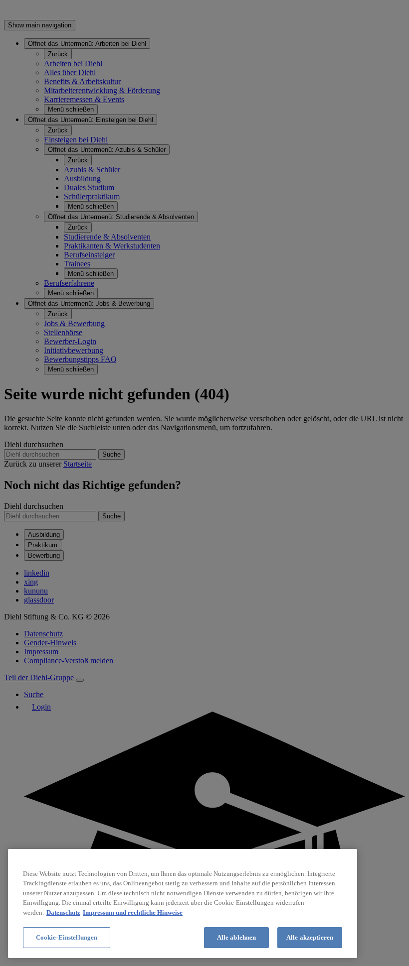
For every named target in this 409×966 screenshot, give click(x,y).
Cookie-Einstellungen (67, 937)
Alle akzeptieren (309, 937)
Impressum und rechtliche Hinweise (133, 912)
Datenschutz (63, 912)
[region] (182, 903)
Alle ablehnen (236, 937)
